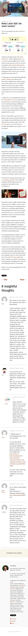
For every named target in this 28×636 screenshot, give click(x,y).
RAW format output (14, 257)
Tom (3, 375)
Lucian (6, 404)
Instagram (13, 619)
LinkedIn (13, 621)
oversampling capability (8, 180)
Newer (23, 280)
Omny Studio (22, 585)
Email (12, 623)
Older (4, 280)
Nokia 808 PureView (9, 100)
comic (20, 31)
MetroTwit (12, 602)
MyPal (11, 584)
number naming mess (8, 79)
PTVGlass (12, 588)
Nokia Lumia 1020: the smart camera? (12, 25)
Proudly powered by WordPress (14, 631)
